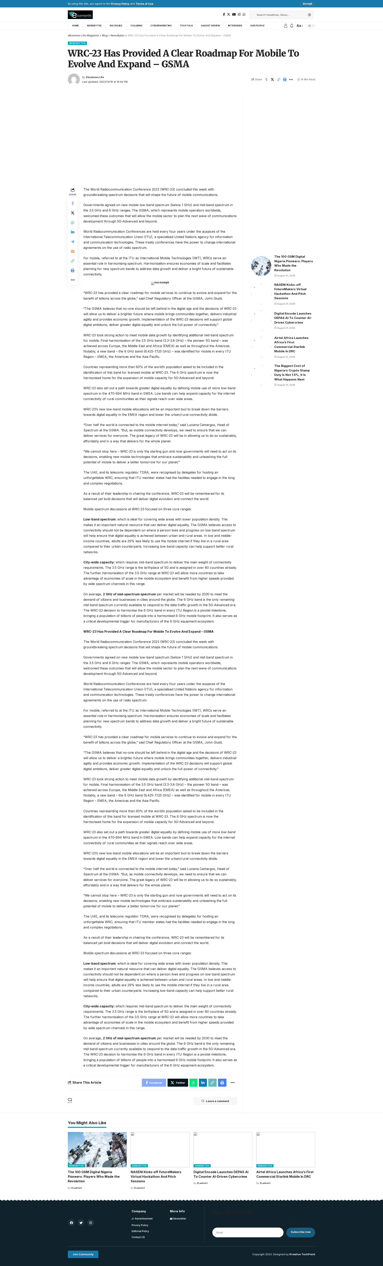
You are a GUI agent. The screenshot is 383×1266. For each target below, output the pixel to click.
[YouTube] (234, 14)
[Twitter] (228, 14)
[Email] (72, 251)
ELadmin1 (76, 1188)
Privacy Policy (120, 3)
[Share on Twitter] (272, 79)
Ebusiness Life (95, 77)
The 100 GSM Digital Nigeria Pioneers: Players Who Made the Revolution (94, 1176)
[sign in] (286, 26)
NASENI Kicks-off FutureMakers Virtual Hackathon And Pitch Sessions (156, 1176)
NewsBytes (77, 43)
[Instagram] (239, 14)
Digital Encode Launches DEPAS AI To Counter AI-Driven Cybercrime (293, 318)
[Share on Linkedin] (72, 232)
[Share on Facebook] (266, 79)
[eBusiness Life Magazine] (80, 14)
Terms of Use (144, 3)
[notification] (292, 26)
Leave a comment (217, 1101)
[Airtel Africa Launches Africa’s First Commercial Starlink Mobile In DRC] (261, 347)
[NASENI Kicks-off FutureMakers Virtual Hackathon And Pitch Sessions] (261, 294)
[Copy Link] (278, 79)
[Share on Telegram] (72, 241)
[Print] (285, 79)
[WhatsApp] (244, 14)
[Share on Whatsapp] (72, 222)
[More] (291, 79)
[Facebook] (224, 14)
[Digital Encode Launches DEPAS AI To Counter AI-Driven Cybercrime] (261, 321)
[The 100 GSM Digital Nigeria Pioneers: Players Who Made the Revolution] (261, 266)
